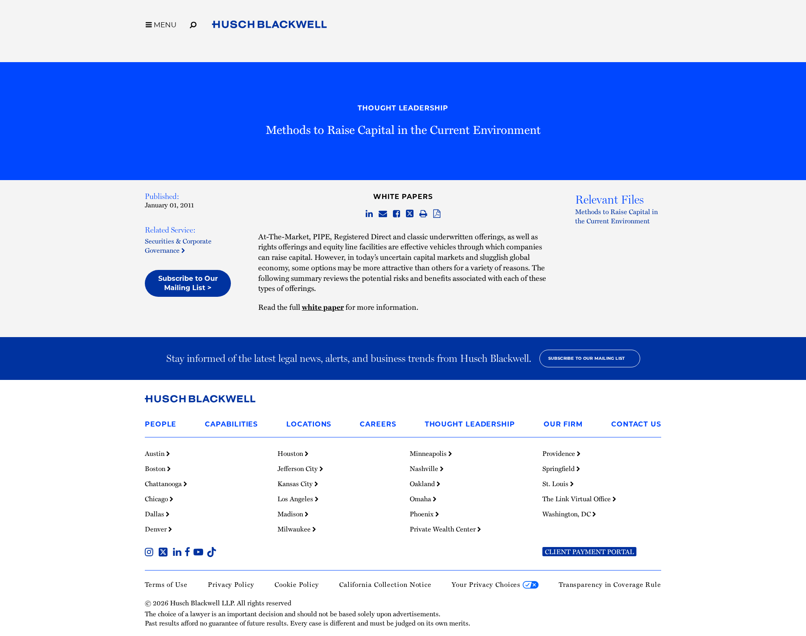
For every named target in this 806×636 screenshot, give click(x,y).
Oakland (423, 483)
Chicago (157, 498)
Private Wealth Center (443, 529)
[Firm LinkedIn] (179, 553)
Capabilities (231, 424)
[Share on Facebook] (396, 214)
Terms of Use (166, 584)
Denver (156, 529)
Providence (559, 453)
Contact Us (636, 424)
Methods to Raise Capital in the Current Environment (616, 216)
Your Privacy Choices (487, 584)
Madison (291, 513)
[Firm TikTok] (212, 553)
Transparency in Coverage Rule (610, 584)
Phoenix (422, 513)
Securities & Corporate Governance (178, 245)
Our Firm (563, 424)
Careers (378, 424)
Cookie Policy (297, 584)
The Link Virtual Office (577, 498)
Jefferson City (298, 468)
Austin (155, 453)
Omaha (421, 498)
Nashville (425, 468)
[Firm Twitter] (165, 553)
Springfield (559, 468)
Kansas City (295, 483)
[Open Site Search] (193, 23)
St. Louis (556, 483)
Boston (156, 468)
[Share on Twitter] (410, 214)
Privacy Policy (231, 584)
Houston (291, 453)
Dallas (155, 513)
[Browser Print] (423, 214)
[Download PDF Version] (436, 214)
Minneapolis (429, 453)
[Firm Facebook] (189, 553)
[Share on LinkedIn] (369, 214)
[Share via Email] (383, 214)
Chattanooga (164, 483)
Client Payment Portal (589, 551)
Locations (308, 424)
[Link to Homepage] (269, 26)
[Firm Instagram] (151, 553)
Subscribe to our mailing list (586, 358)
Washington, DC (567, 513)
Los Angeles (296, 498)
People (160, 424)
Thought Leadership (403, 108)
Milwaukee (294, 529)
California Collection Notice (385, 584)
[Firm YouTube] (200, 553)
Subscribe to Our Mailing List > (188, 283)
